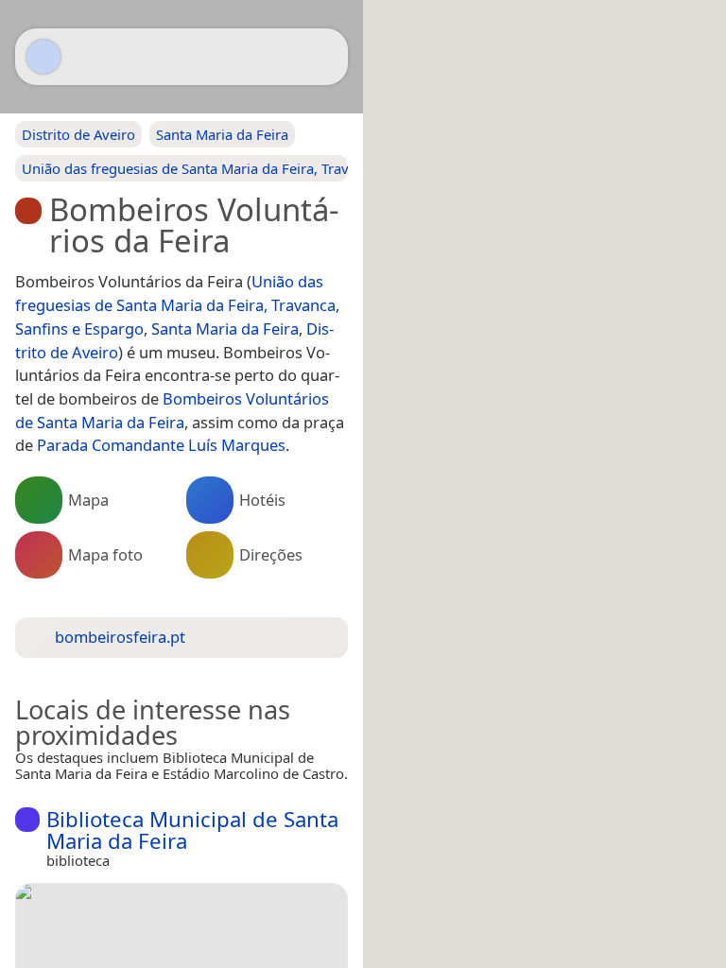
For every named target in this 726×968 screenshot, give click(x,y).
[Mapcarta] (43, 57)
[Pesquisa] (324, 56)
